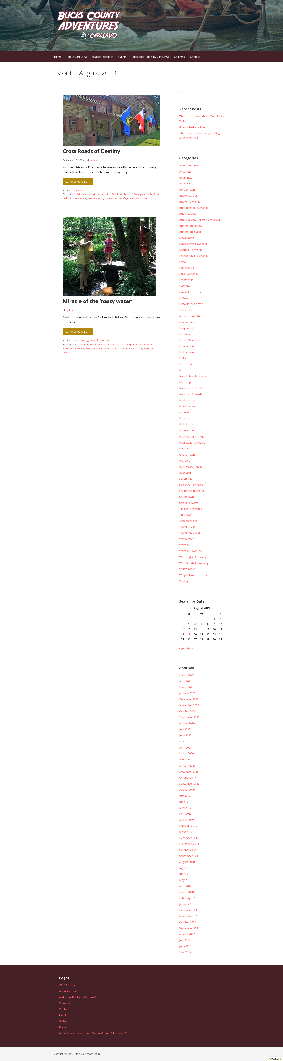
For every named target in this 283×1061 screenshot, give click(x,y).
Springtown (186, 497)
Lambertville (187, 322)
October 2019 (187, 777)
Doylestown (186, 237)
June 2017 (185, 946)
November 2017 (189, 916)
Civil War (67, 198)
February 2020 (188, 759)
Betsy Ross (153, 194)
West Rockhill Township (194, 563)
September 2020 (189, 717)
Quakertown (187, 454)
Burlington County (190, 226)
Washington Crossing (192, 557)
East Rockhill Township (193, 256)
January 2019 (187, 832)
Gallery (63, 1021)
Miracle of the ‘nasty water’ (97, 301)
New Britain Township (193, 376)
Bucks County (187, 213)
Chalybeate (112, 344)
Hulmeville (185, 310)
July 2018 (184, 868)
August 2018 (187, 862)
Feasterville (186, 280)
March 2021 (186, 687)
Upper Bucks (187, 527)
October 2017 (187, 922)
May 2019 (185, 808)
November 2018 (189, 844)
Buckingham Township (193, 208)
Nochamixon (187, 400)
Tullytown (185, 515)
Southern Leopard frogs (129, 348)
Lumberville (186, 346)
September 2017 (189, 928)
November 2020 (189, 705)
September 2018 (189, 856)
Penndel (184, 412)
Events (122, 57)
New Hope (185, 382)
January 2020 (187, 765)
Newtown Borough (191, 388)
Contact (195, 57)
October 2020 (187, 711)
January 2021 (187, 693)
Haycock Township (190, 292)
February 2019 (188, 826)
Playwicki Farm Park (191, 436)
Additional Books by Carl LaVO (150, 57)
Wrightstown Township (193, 575)
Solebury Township (191, 484)
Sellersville (185, 478)
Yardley (183, 581)
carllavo (94, 160)
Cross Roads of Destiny (91, 151)
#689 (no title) (67, 985)
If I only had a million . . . (193, 127)
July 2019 (184, 795)
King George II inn (129, 344)
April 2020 (185, 747)
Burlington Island (190, 232)
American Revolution (112, 194)
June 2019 (185, 802)
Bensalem (185, 183)
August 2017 (187, 934)
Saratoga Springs (95, 348)
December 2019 (188, 771)
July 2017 (184, 940)
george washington (98, 198)
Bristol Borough (82, 340)
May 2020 (185, 741)
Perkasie (184, 418)
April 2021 (185, 681)
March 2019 (186, 820)
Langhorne (186, 328)
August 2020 (187, 723)
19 (188, 634)
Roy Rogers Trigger (191, 466)
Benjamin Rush (97, 344)
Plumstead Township (192, 442)
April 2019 (185, 813)
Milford (183, 358)
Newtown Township (191, 394)
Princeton (185, 448)
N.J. (181, 370)
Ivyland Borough (189, 316)
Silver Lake (110, 348)
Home (57, 57)
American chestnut (190, 165)
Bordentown (187, 189)
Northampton (188, 406)
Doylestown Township (193, 244)
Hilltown (184, 298)
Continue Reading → (78, 181)
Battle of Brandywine (135, 194)
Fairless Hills (187, 268)
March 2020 (186, 753)
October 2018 (187, 850)
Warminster (186, 539)
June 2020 (185, 735)
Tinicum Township (190, 509)
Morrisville (185, 364)
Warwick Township (191, 551)
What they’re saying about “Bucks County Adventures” (92, 1033)
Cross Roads (79, 198)
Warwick (78, 190)
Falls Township (188, 274)
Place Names (187, 430)
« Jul (181, 648)
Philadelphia (186, 424)
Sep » (189, 648)
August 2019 (187, 789)
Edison (183, 262)
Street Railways (188, 503)
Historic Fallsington (191, 304)
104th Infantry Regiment (87, 194)
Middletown (186, 352)
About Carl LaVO (77, 57)
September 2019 (189, 783)
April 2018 (185, 886)
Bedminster (186, 177)
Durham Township (190, 250)
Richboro (184, 460)
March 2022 (186, 675)
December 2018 (188, 838)
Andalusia (185, 171)
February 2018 (188, 898)
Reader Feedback (102, 57)
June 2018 (185, 874)
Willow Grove (187, 569)
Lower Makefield (189, 340)
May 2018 (185, 880)
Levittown (185, 334)
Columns (179, 57)
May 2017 (185, 952)
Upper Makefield (189, 533)
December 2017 (188, 910)
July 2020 (184, 729)
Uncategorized (188, 521)
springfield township (192, 491)
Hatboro (184, 286)
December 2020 (188, 699)
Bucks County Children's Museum (200, 219)
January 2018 (187, 904)
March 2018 (186, 892)
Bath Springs (81, 344)
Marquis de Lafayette (120, 198)
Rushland (185, 473)
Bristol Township (100, 340)
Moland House (139, 198)
